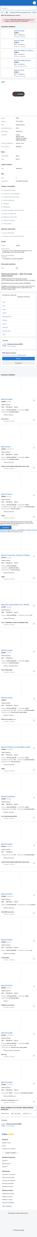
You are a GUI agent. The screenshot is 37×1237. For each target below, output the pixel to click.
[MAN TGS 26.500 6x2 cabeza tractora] (18, 785)
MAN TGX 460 (5, 447)
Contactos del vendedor (8, 1148)
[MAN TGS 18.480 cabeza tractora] (18, 1021)
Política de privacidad (8, 1177)
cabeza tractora (20, 124)
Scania (4, 324)
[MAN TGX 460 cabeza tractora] (18, 435)
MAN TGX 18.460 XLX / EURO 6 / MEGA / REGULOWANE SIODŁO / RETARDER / (24, 50)
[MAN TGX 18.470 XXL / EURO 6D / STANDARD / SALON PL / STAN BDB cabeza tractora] (18, 543)
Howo (4, 309)
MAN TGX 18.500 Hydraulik (22, 60)
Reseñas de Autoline (8, 1183)
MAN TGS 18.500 (6, 940)
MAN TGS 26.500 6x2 (8, 796)
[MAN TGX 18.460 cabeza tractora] (18, 387)
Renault (4, 320)
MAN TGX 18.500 (19, 31)
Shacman (5, 327)
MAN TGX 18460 (19, 40)
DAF (3, 302)
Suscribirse (5, 527)
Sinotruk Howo (6, 331)
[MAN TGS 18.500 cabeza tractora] (18, 928)
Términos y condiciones (8, 1174)
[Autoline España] (11, 3)
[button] (34, 3)
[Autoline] (7, 12)
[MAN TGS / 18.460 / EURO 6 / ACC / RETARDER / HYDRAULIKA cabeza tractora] (18, 593)
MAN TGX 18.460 (6, 399)
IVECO (4, 313)
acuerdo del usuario (17, 531)
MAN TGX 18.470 (19, 70)
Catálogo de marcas (7, 1186)
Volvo (4, 334)
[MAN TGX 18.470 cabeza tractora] (18, 482)
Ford (3, 306)
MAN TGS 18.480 (6, 1033)
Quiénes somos (6, 1142)
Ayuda (4, 1145)
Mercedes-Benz (6, 316)
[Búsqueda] (34, 8)
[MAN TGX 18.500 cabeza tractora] (18, 686)
